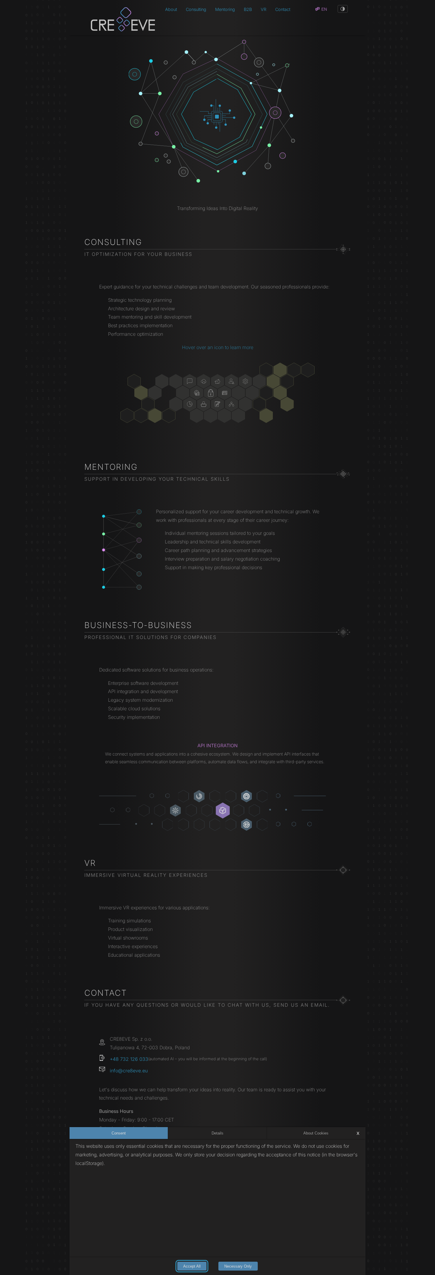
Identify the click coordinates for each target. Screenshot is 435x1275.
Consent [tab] (119, 1133)
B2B (248, 9)
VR (263, 9)
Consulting (196, 9)
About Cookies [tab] (315, 1133)
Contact (282, 9)
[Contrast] (343, 9)
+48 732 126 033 (129, 1059)
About (171, 9)
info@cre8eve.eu (129, 1071)
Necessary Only (238, 1266)
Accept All (192, 1266)
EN (324, 9)
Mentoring (225, 9)
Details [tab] (217, 1133)
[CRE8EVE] (118, 18)
